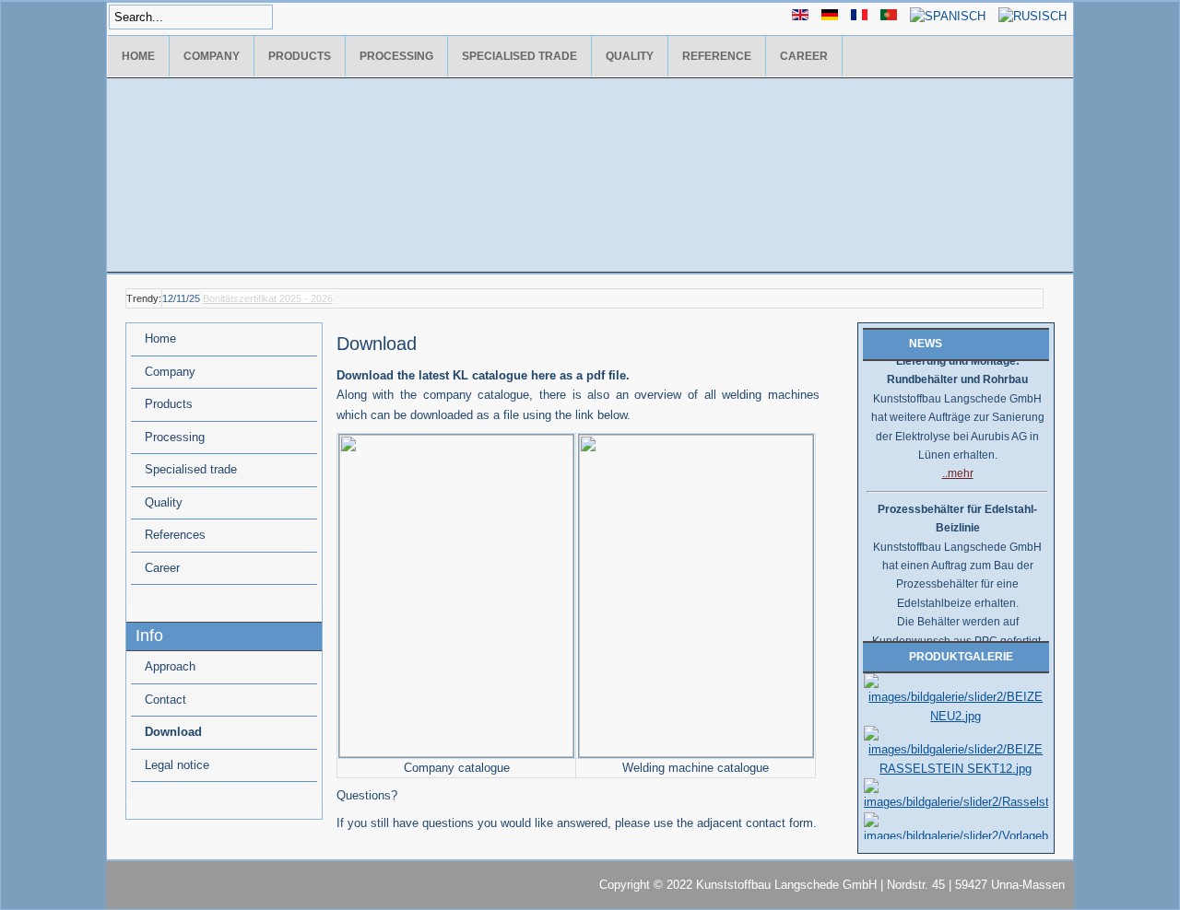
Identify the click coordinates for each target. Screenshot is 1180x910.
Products (299, 56)
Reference (716, 56)
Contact (165, 699)
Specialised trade (519, 56)
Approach (170, 666)
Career (804, 56)
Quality (630, 56)
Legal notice (177, 765)
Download (173, 732)
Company (211, 56)
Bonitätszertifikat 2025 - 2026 (268, 298)
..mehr (958, 467)
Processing (396, 56)
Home (138, 56)
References (175, 535)
